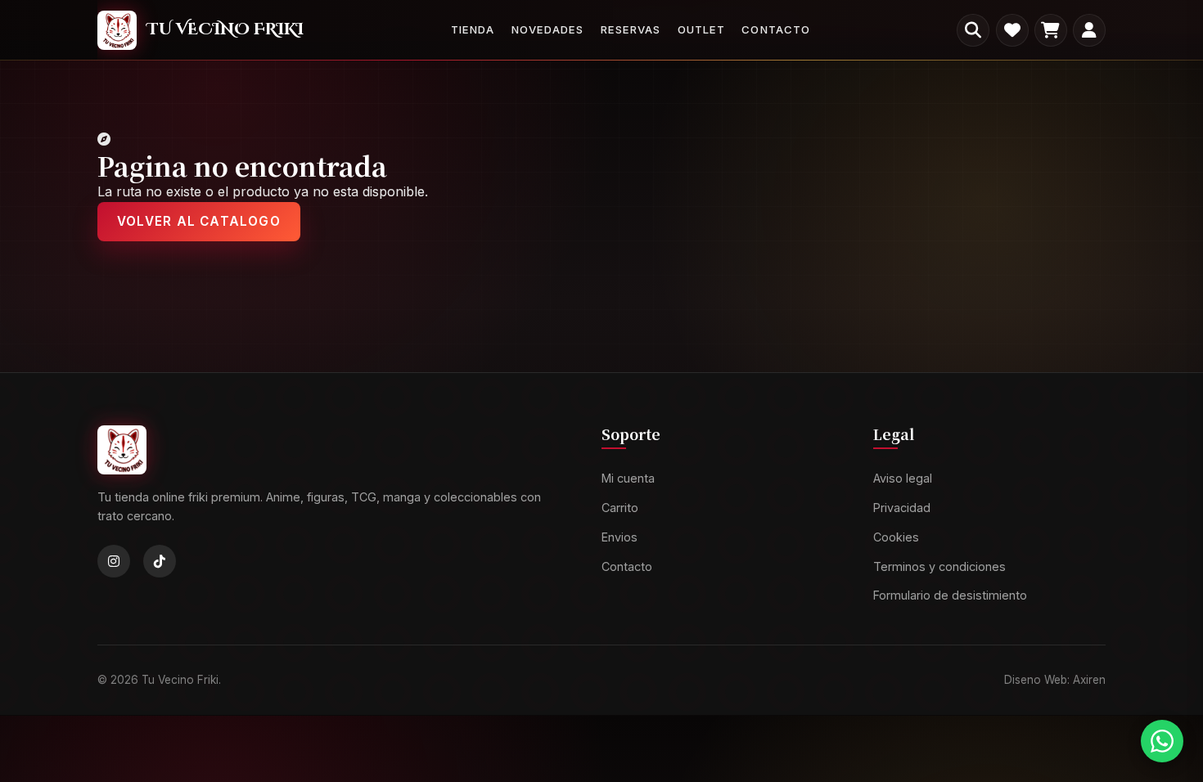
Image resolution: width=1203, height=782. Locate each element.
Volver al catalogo (199, 221)
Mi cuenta (628, 479)
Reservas (630, 29)
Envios (620, 537)
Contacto (775, 29)
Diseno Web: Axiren (1055, 679)
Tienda (472, 29)
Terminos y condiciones (939, 566)
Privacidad (901, 508)
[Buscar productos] (973, 30)
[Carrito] (1050, 30)
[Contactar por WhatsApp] (1162, 741)
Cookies (896, 537)
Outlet (701, 29)
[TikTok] (159, 562)
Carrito (620, 508)
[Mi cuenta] (1089, 30)
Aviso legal (902, 479)
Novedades (547, 29)
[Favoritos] (1012, 30)
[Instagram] (113, 562)
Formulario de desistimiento (950, 596)
